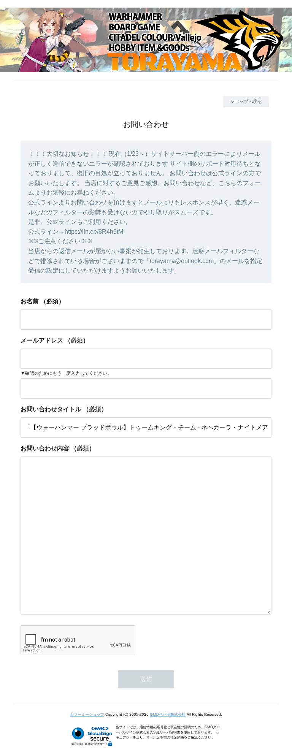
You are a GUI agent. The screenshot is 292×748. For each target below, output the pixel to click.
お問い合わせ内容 (45, 448)
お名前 (30, 301)
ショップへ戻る (246, 101)
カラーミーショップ (87, 714)
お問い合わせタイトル (51, 409)
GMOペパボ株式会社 (168, 714)
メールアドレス (42, 340)
